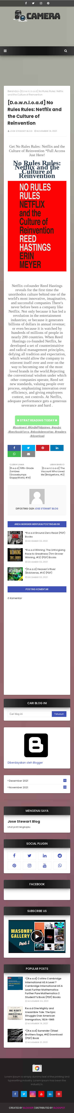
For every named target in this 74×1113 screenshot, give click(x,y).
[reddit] (59, 856)
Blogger (28, 1107)
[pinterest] (48, 3)
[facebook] (26, 3)
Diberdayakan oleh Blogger (25, 763)
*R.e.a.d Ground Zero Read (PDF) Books (45, 534)
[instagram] (41, 3)
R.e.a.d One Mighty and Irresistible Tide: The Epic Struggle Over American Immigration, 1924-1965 (40, 1014)
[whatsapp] (59, 865)
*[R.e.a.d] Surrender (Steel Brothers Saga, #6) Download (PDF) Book (43, 1034)
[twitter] (33, 3)
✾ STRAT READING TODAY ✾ (37, 420)
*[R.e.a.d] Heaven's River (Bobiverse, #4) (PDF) (40, 571)
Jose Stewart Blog (21, 130)
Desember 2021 (37, 781)
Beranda (13, 91)
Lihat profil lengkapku (19, 826)
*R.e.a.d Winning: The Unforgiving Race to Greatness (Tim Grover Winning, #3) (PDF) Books (45, 553)
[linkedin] (44, 856)
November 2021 (37, 787)
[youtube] (44, 865)
